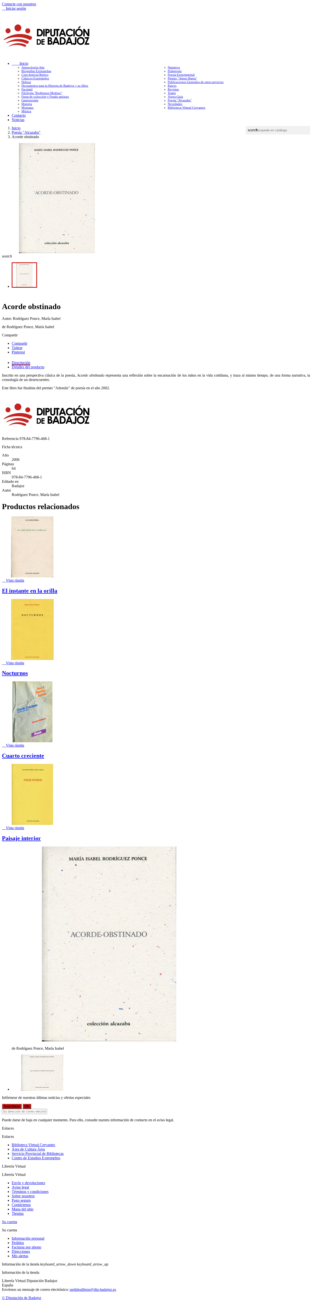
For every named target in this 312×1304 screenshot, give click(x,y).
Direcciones (21, 1251)
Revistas (173, 89)
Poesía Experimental (181, 74)
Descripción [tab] (21, 363)
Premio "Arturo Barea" (182, 78)
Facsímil (27, 89)
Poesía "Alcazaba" (180, 100)
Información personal (28, 1238)
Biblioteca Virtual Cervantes (186, 107)
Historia (26, 104)
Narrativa (174, 67)
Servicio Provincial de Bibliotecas (38, 1154)
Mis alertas (20, 1256)
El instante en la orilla (29, 591)
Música (26, 111)
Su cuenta (9, 1222)
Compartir (19, 343)
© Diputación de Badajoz (21, 1298)
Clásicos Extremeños (35, 78)
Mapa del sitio (22, 1209)
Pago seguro (21, 1200)
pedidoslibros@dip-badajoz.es (93, 1289)
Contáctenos (21, 1205)
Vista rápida (13, 580)
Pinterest (18, 352)
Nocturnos (15, 673)
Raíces (172, 85)
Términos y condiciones (30, 1192)
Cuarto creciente (23, 755)
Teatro (172, 93)
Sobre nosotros (23, 1196)
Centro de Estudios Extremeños (36, 1158)
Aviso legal (20, 1187)
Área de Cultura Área (28, 1149)
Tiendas (18, 1213)
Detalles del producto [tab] (28, 367)
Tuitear (17, 348)
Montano (27, 107)
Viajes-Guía (175, 96)
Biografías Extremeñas (36, 71)
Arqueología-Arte (33, 67)
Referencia (11, 439)
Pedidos (18, 1243)
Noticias (18, 120)
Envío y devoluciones (28, 1183)
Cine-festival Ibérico (35, 74)
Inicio (20, 63)
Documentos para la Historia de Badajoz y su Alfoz (54, 85)
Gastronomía (29, 100)
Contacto (19, 115)
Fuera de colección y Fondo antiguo (45, 96)
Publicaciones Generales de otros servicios (196, 82)
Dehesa (26, 82)
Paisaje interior (21, 838)
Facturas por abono (26, 1247)
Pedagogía (175, 71)
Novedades (175, 104)
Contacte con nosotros (19, 4)
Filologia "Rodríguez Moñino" (41, 93)
